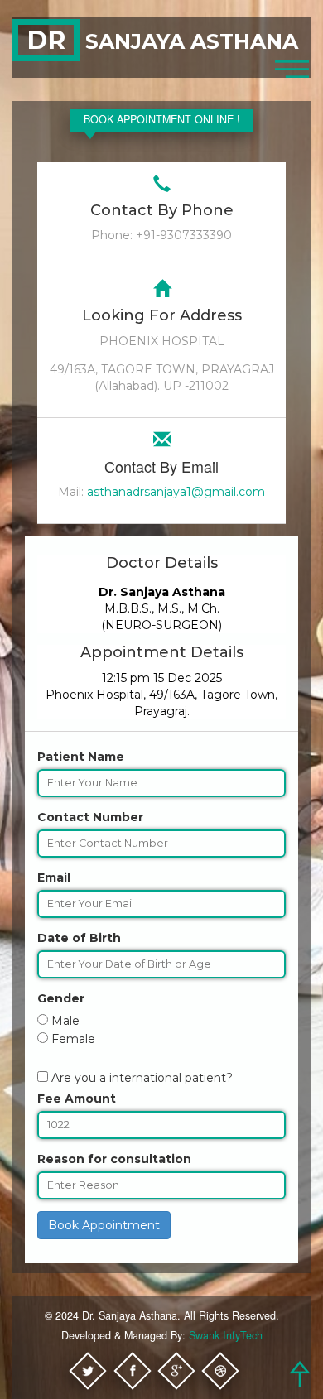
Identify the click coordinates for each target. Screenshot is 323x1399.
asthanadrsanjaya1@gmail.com (176, 491)
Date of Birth (79, 937)
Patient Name (80, 756)
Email (53, 877)
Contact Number (90, 817)
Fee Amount (76, 1098)
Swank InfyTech (226, 1335)
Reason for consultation (114, 1158)
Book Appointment (104, 1225)
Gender (60, 998)
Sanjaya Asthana (162, 41)
